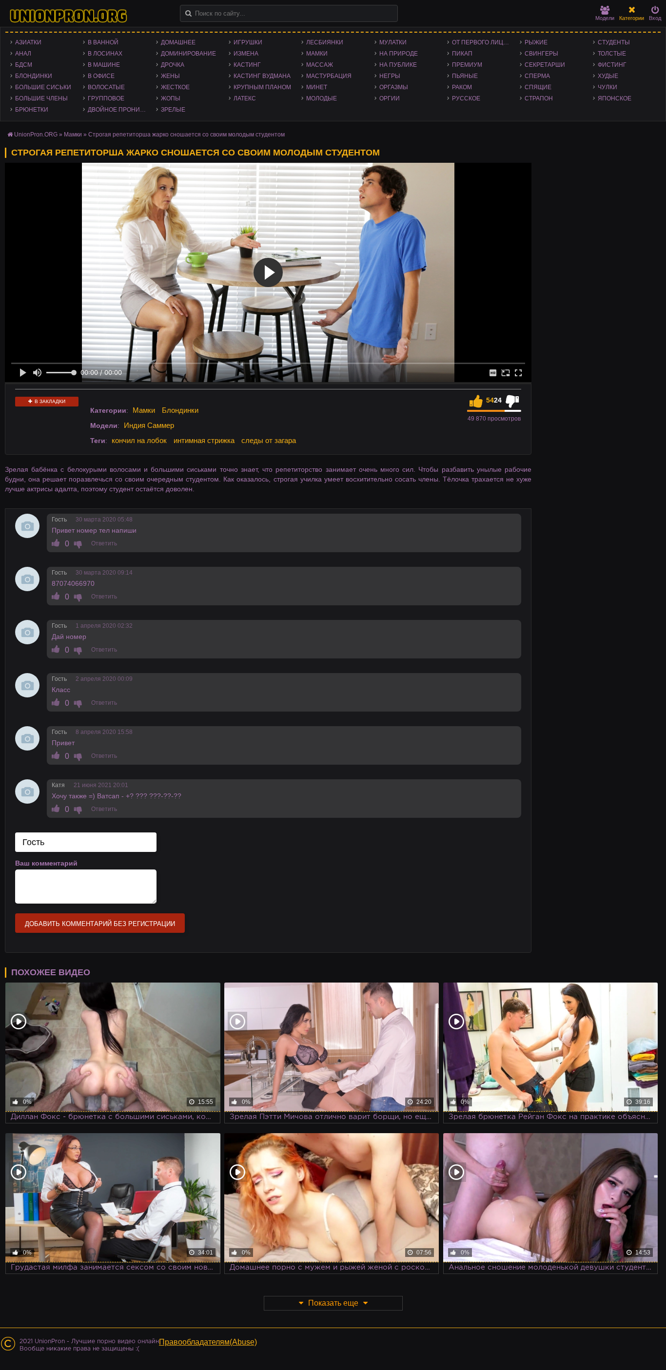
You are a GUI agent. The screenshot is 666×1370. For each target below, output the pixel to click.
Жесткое (175, 87)
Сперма (537, 76)
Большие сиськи (43, 87)
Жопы (170, 98)
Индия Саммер (149, 425)
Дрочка (172, 64)
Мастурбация (329, 76)
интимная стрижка (204, 440)
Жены (170, 76)
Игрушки (248, 42)
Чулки (607, 87)
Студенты (614, 42)
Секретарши (545, 64)
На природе (398, 53)
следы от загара (268, 440)
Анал (23, 53)
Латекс (245, 98)
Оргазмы (393, 87)
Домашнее (178, 42)
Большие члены (41, 98)
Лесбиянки (324, 42)
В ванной (103, 42)
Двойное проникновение (119, 109)
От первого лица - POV (483, 42)
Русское (466, 98)
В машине (104, 64)
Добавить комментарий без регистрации (100, 923)
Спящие (538, 87)
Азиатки (28, 42)
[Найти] (188, 13)
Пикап (462, 53)
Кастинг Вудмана (262, 76)
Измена (246, 53)
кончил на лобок (139, 440)
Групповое (106, 98)
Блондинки (33, 76)
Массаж (319, 64)
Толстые (612, 53)
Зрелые (173, 109)
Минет (316, 87)
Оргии (389, 98)
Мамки (317, 53)
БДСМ (23, 64)
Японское (614, 98)
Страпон (539, 98)
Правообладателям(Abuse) (208, 1342)
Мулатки (393, 42)
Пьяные (465, 76)
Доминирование (188, 53)
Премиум (467, 64)
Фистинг (612, 64)
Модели (604, 18)
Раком (462, 87)
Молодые (321, 98)
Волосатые (106, 87)
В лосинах (105, 53)
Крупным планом (262, 87)
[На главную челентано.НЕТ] (68, 16)
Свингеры (541, 53)
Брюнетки (31, 109)
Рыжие (536, 42)
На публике (398, 64)
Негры (389, 76)
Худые (608, 76)
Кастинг (247, 64)
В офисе (101, 76)
